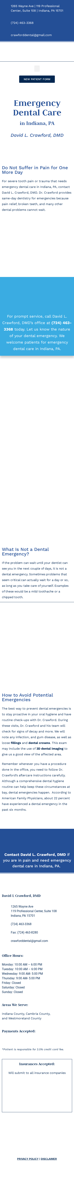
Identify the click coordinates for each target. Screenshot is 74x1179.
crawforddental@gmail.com (31, 35)
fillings (16, 743)
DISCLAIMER (49, 1158)
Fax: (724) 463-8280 (24, 932)
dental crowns (39, 743)
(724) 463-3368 (22, 23)
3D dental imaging (49, 748)
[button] (37, 68)
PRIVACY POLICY (28, 1158)
